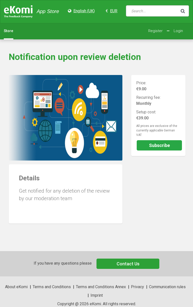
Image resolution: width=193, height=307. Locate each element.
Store (8, 31)
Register (155, 31)
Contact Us (128, 263)
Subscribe (159, 145)
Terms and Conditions (52, 286)
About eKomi (16, 286)
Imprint (96, 295)
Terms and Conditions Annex (101, 286)
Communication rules (167, 286)
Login (178, 31)
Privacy (137, 286)
